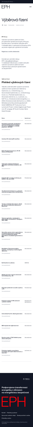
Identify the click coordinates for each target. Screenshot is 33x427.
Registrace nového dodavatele (10, 51)
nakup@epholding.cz (11, 61)
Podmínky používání (12, 412)
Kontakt (4, 412)
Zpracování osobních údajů (9, 415)
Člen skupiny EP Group (7, 1)
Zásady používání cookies (23, 415)
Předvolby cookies (6, 418)
